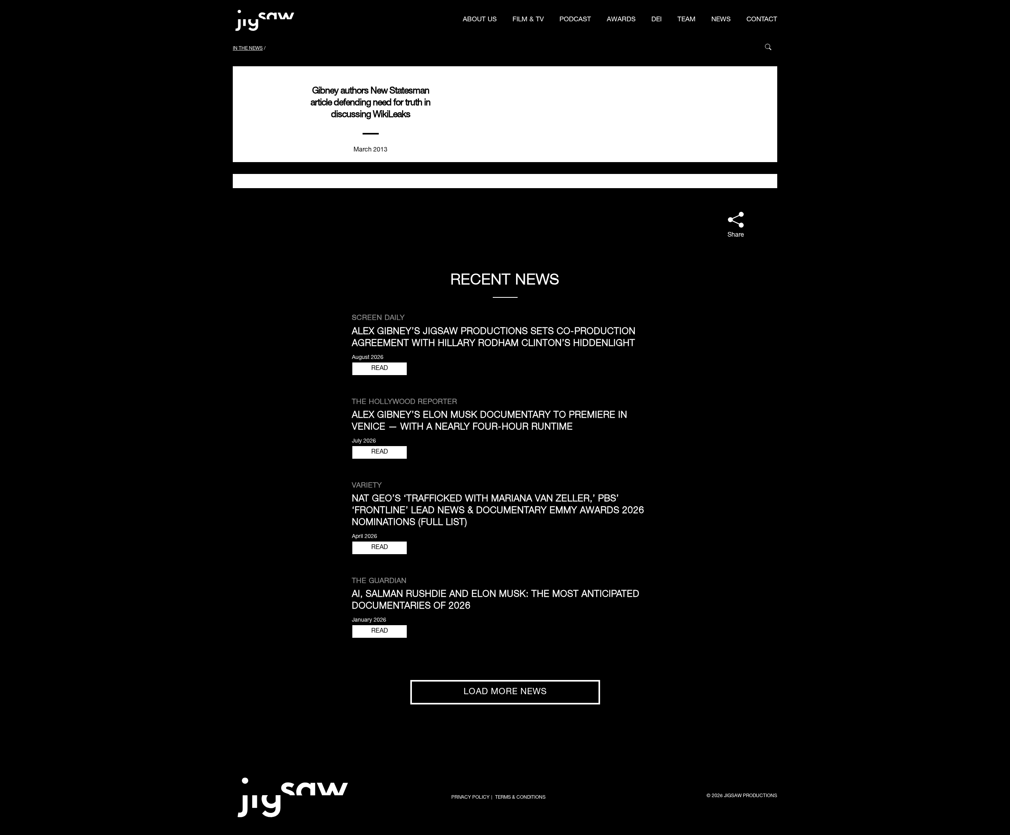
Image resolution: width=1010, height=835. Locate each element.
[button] (735, 226)
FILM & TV (528, 20)
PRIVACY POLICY (470, 797)
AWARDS (621, 20)
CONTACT (761, 20)
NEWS (721, 20)
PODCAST (575, 20)
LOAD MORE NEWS (505, 692)
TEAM (686, 20)
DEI (656, 20)
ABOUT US (480, 20)
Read (379, 369)
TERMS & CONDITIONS (520, 797)
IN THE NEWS (248, 48)
